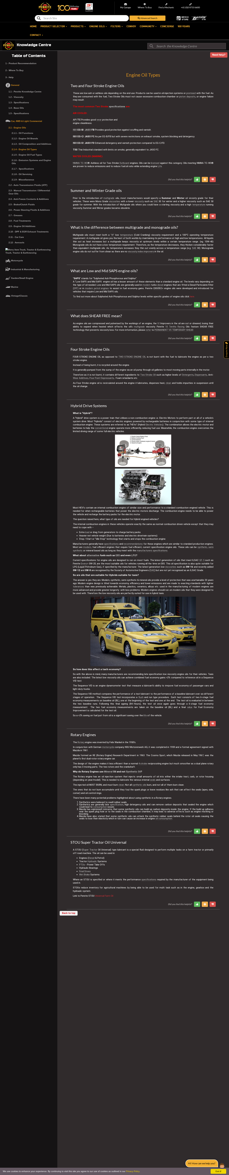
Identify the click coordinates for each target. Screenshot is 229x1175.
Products (77, 26)
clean (168, 383)
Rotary (81, 742)
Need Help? (218, 55)
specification (116, 804)
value (189, 707)
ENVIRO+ (158, 288)
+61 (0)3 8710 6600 (190, 7)
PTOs (82, 864)
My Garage (125, 7)
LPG (133, 555)
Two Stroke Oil (148, 374)
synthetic (202, 547)
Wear (75, 378)
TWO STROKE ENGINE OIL (132, 356)
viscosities (114, 201)
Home (33, 26)
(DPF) (76, 288)
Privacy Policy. (133, 1171)
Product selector (53, 26)
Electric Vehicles (154, 424)
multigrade (108, 198)
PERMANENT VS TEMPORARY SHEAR (174, 330)
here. (192, 296)
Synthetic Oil (133, 771)
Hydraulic (92, 861)
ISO (75, 129)
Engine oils (97, 26)
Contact (35, 35)
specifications (117, 106)
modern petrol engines (97, 288)
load (87, 532)
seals (152, 779)
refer (148, 330)
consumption (100, 806)
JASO (88, 129)
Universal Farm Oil (104, 895)
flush (140, 697)
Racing (181, 326)
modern (146, 285)
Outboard (124, 163)
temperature (198, 204)
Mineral (108, 771)
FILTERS (116, 26)
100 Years (184, 26)
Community (147, 26)
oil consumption (163, 818)
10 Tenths (170, 326)
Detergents (188, 374)
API (75, 119)
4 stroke (142, 763)
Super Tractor (90, 849)
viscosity (139, 201)
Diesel (91, 858)
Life (160, 166)
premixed (191, 93)
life (145, 715)
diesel (160, 285)
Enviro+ (84, 563)
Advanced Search (148, 18)
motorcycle (108, 747)
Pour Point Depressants (101, 378)
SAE (156, 201)
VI (158, 323)
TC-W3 (84, 163)
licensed (155, 163)
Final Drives (85, 871)
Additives (83, 378)
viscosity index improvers (141, 251)
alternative (93, 555)
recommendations (133, 543)
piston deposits (187, 96)
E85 (118, 555)
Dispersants (201, 374)
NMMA (76, 163)
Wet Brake (84, 874)
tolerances (78, 586)
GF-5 (201, 560)
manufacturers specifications (152, 550)
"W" (112, 235)
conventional (101, 428)
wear (99, 119)
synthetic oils (139, 784)
